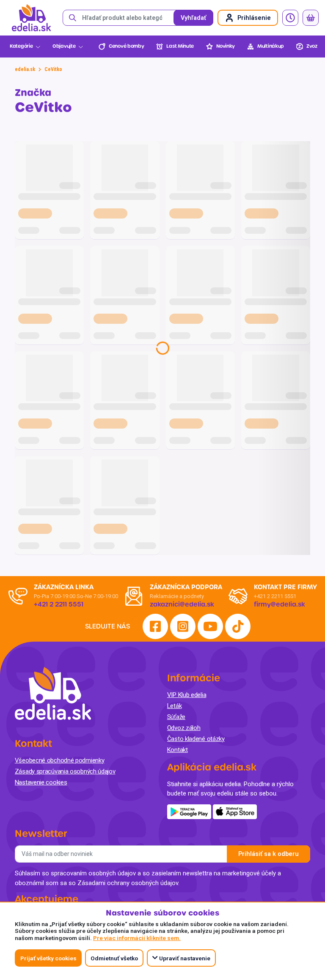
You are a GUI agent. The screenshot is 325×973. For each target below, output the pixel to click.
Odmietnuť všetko (114, 958)
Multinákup (270, 46)
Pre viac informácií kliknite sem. (137, 938)
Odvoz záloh (184, 728)
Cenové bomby (126, 46)
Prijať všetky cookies (48, 958)
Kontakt (177, 750)
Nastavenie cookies (41, 782)
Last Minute (180, 46)
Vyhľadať (193, 18)
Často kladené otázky (196, 739)
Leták (174, 706)
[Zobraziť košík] (311, 18)
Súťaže (176, 717)
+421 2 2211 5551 (275, 596)
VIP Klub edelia (187, 695)
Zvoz (311, 46)
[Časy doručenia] (290, 18)
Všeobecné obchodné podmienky (60, 760)
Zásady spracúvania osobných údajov (65, 771)
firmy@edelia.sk (279, 604)
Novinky (225, 46)
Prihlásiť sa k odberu (268, 854)
